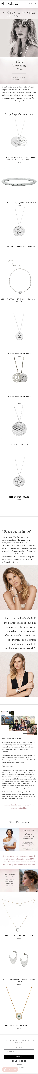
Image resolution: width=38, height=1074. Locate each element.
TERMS (32, 1040)
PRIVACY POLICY (19, 1042)
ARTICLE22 (19, 1064)
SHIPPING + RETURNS (24, 1040)
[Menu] (35, 3)
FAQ (10, 1040)
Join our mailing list (19, 1047)
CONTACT (15, 1040)
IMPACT (5, 1040)
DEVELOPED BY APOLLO (19, 1067)
